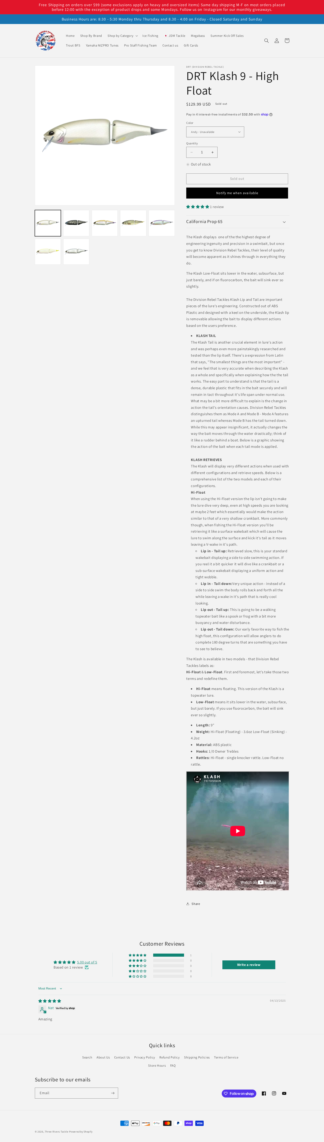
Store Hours (157, 1065)
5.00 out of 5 (87, 962)
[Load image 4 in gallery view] (133, 223)
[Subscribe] (113, 1093)
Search (87, 1057)
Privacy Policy (144, 1057)
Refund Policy (169, 1057)
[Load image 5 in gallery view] (162, 223)
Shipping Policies (197, 1057)
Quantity (192, 143)
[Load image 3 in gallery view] (105, 223)
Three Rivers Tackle (56, 1131)
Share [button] (196, 904)
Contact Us (122, 1057)
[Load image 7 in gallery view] (76, 252)
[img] (49, 1001)
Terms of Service (226, 1057)
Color (189, 123)
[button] (122, 36)
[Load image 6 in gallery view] (48, 252)
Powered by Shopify (80, 1131)
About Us (103, 1057)
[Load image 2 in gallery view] (76, 223)
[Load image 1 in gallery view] (48, 223)
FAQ (173, 1065)
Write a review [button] (249, 964)
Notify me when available (237, 193)
